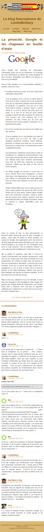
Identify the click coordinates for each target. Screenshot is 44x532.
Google (23, 297)
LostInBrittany (13, 333)
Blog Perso (36, 29)
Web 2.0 (29, 297)
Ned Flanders (11, 117)
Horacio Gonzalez (20, 53)
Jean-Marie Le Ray (15, 312)
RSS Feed (28, 31)
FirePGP (27, 469)
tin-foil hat (27, 139)
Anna (10, 505)
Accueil (6, 29)
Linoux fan (12, 344)
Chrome (18, 297)
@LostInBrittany (36, 525)
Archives (15, 29)
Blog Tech (16, 31)
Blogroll (26, 29)
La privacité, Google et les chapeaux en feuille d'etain (22, 44)
